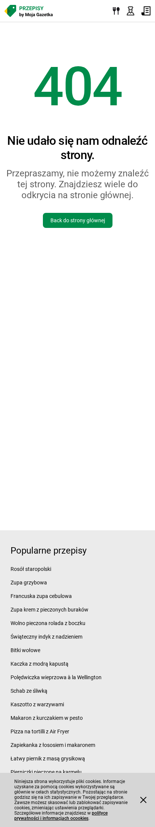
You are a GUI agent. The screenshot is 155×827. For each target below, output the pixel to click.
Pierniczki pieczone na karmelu (46, 772)
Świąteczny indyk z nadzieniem (46, 637)
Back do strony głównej (77, 220)
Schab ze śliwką (29, 691)
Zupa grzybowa (29, 583)
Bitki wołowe (25, 650)
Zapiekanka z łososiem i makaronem (53, 745)
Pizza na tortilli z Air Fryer (40, 731)
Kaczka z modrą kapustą (39, 664)
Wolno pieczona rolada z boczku (48, 623)
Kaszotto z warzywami (37, 704)
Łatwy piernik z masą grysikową (48, 759)
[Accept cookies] (143, 800)
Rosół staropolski (31, 569)
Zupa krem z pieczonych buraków (49, 610)
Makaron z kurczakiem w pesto (47, 718)
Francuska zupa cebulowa (41, 596)
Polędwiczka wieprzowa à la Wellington (56, 677)
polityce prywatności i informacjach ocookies (61, 815)
